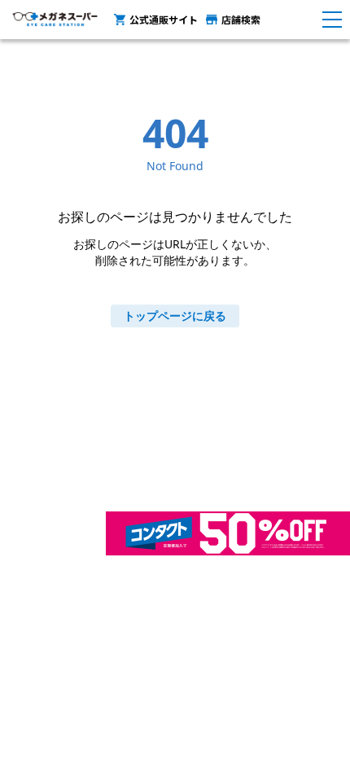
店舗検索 (240, 19)
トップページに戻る (175, 315)
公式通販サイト (163, 19)
